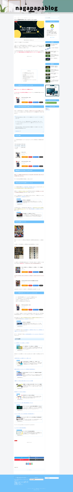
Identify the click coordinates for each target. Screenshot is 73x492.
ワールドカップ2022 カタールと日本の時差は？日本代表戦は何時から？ (24, 413)
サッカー (16, 440)
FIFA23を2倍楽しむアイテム (26, 78)
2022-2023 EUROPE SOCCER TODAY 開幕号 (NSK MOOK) (30, 280)
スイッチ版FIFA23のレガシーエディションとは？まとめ (29, 79)
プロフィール (33, 488)
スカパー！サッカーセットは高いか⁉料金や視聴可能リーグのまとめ (23, 402)
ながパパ (52, 29)
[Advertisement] (29, 62)
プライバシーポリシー (42, 488)
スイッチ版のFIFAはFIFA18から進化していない (28, 73)
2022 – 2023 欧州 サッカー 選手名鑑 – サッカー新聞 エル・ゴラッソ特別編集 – (32, 267)
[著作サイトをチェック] (26, 464)
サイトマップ (29, 488)
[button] (36, 460)
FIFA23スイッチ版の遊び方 (21, 196)
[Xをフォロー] (28, 464)
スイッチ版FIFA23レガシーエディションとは (28, 72)
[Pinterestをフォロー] (30, 464)
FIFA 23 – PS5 (23, 152)
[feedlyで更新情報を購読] (32, 464)
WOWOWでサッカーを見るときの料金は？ (20, 391)
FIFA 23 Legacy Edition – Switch (26, 97)
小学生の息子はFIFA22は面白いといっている (28, 77)
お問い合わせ (37, 488)
